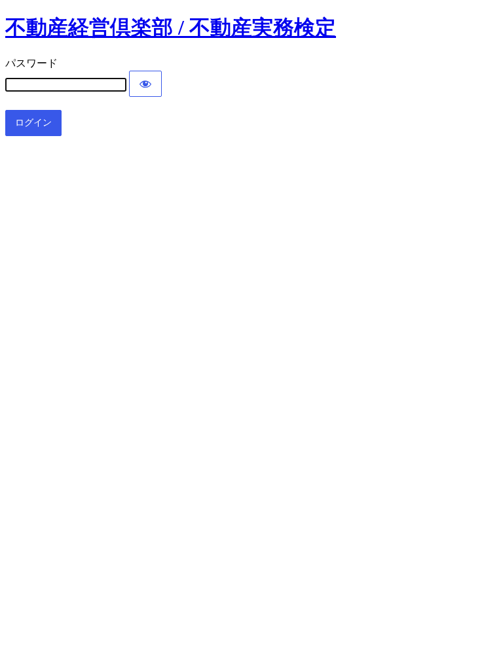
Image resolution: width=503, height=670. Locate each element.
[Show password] (145, 84)
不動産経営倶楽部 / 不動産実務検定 (170, 27)
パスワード (31, 63)
